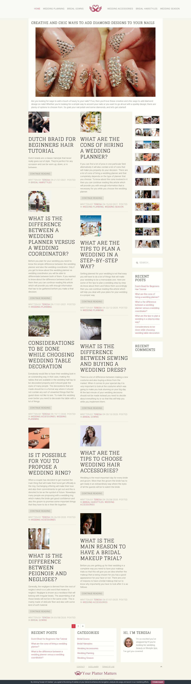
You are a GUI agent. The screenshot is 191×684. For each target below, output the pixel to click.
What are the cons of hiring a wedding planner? (101, 147)
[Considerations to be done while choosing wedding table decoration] (38, 326)
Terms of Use (108, 667)
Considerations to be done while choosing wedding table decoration (51, 354)
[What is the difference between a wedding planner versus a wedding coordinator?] (38, 201)
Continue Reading (40, 174)
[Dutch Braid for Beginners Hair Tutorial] (38, 122)
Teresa (46, 180)
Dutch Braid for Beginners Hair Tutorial (52, 144)
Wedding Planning (53, 8)
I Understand (158, 682)
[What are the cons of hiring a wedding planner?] (90, 122)
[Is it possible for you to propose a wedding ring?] (38, 438)
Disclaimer (93, 667)
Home (37, 8)
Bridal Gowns (75, 8)
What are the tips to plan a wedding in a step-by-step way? (100, 254)
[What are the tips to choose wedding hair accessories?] (90, 435)
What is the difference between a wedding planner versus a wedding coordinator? (51, 236)
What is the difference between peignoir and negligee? (47, 567)
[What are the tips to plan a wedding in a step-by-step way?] (90, 225)
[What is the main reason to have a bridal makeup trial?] (90, 523)
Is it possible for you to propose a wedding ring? (49, 463)
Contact (81, 667)
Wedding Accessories (120, 8)
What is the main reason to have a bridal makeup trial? (103, 549)
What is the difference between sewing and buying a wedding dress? (104, 358)
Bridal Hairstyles (146, 8)
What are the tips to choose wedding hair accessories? (101, 461)
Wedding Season (170, 8)
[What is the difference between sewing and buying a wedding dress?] (90, 329)
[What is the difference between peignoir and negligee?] (38, 538)
